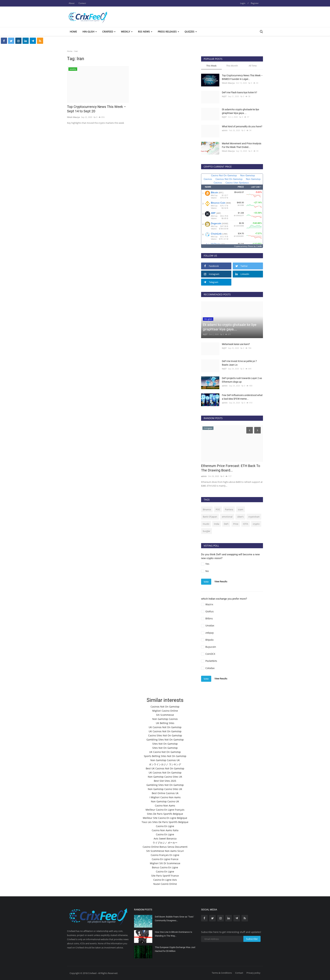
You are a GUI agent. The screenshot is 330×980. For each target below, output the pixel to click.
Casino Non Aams (165, 805)
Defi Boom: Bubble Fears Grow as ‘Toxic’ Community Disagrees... (174, 918)
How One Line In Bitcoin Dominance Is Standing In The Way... (173, 934)
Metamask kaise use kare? (236, 344)
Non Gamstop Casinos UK (165, 760)
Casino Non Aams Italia (165, 830)
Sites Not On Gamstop (165, 743)
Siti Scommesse (165, 714)
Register (255, 3)
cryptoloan (254, 516)
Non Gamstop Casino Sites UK (165, 776)
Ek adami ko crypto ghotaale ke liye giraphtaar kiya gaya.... (240, 111)
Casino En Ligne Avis (165, 879)
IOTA (245, 523)
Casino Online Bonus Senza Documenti (165, 846)
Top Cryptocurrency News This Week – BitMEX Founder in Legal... (242, 77)
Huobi (206, 523)
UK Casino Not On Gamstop (165, 752)
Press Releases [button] (167, 31)
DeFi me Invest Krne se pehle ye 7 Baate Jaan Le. (239, 363)
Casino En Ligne (165, 826)
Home (73, 31)
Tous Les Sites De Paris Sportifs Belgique (165, 822)
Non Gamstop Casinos (165, 719)
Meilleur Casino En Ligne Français (165, 809)
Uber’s (240, 516)
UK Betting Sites (165, 723)
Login (242, 3)
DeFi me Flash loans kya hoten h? (239, 92)
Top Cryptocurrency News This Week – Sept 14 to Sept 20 (96, 109)
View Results (220, 581)
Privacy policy (253, 972)
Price (235, 523)
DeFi (226, 523)
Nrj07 (224, 96)
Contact (82, 3)
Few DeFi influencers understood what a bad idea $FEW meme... (242, 397)
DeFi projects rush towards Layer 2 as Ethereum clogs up (242, 380)
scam (240, 509)
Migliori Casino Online (165, 710)
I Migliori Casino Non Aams (165, 797)
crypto (256, 523)
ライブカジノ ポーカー (165, 842)
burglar (206, 531)
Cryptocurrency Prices (243, 246)
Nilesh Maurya (73, 117)
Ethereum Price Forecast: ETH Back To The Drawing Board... (230, 468)
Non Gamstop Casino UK (165, 801)
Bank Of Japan (210, 516)
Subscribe (252, 938)
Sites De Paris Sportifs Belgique (165, 813)
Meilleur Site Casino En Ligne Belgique (165, 818)
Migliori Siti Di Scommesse (165, 863)
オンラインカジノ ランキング (165, 764)
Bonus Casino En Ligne (165, 867)
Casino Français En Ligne (165, 855)
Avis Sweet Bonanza (165, 838)
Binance (207, 509)
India (216, 523)
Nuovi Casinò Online (165, 884)
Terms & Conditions (222, 972)
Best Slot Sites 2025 (165, 780)
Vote (206, 581)
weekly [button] (126, 31)
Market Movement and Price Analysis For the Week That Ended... (241, 145)
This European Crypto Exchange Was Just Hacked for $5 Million (175, 949)
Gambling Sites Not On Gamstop (165, 739)
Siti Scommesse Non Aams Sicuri (165, 851)
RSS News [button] (144, 31)
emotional (227, 516)
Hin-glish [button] (88, 31)
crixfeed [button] (108, 31)
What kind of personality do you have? (242, 126)
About (71, 3)
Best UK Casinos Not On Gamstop (165, 768)
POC (218, 509)
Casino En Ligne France (165, 859)
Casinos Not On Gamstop (165, 706)
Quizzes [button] (190, 31)
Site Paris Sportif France (165, 875)
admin (225, 130)
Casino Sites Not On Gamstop (165, 735)
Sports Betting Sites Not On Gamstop (165, 756)
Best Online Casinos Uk (165, 793)
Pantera (229, 509)
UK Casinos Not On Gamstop (165, 727)
